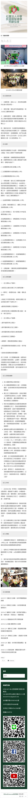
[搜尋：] (14, 676)
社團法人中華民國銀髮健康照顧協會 (14, 19)
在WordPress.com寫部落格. (11, 794)
